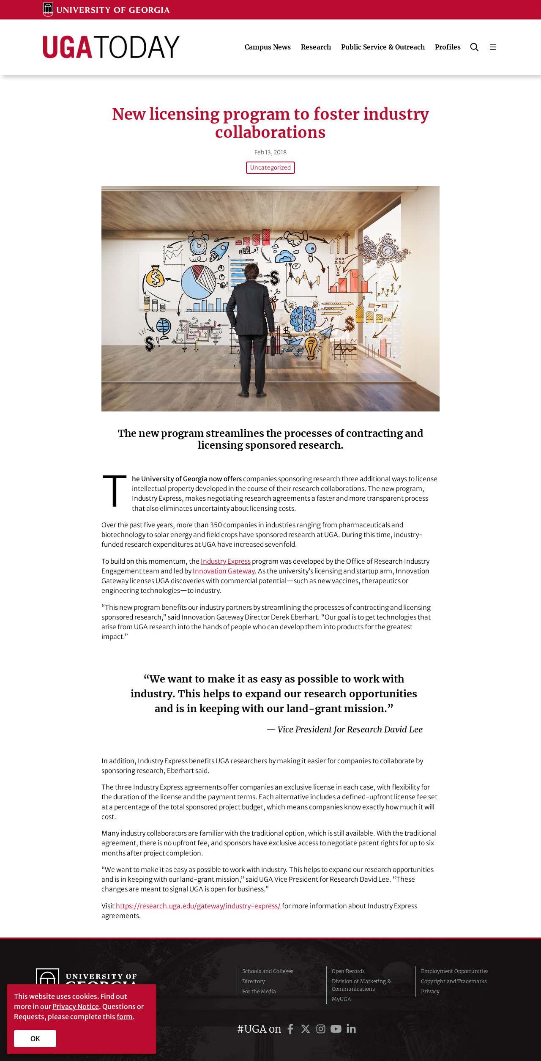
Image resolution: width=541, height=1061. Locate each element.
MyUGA (341, 999)
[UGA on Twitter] (306, 1029)
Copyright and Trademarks (454, 981)
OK (35, 1038)
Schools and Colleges (267, 971)
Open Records (348, 971)
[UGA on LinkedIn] (351, 1029)
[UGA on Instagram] (322, 1029)
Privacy (430, 991)
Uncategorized (270, 167)
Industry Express (226, 561)
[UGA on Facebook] (291, 1029)
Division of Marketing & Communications (361, 985)
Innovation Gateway (223, 571)
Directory (253, 981)
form (125, 1016)
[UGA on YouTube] (337, 1029)
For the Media (259, 991)
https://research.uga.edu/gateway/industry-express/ (198, 906)
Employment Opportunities (455, 971)
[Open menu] (493, 47)
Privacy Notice (75, 1006)
